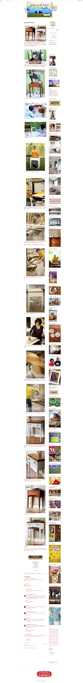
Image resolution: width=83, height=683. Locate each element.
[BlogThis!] (25, 573)
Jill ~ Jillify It (28, 634)
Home (25, 18)
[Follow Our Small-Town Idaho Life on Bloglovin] (52, 44)
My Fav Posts (33, 18)
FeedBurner (55, 37)
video (55, 643)
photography (50, 638)
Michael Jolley (28, 589)
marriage (53, 636)
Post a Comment (27, 642)
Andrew (50, 628)
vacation (52, 643)
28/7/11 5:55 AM (28, 631)
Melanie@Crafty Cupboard (30, 611)
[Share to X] (26, 573)
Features (51, 18)
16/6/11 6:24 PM (28, 591)
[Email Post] (41, 573)
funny (55, 635)
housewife (50, 636)
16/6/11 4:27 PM (28, 586)
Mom (56, 629)
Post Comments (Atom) (31, 645)
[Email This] (24, 573)
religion (54, 639)
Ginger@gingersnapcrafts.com (30, 594)
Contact (55, 18)
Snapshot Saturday (53, 631)
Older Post (45, 644)
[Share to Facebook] (27, 573)
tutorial (50, 643)
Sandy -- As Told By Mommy (30, 578)
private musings (55, 638)
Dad (54, 628)
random (50, 639)
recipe (52, 639)
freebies (50, 635)
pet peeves (56, 637)
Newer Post (25, 644)
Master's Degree (53, 629)
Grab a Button (47, 18)
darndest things (56, 632)
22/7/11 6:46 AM (28, 602)
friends (52, 635)
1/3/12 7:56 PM (28, 640)
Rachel (54, 630)
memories (57, 636)
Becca (52, 628)
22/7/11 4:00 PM (28, 621)
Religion (37, 18)
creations (52, 632)
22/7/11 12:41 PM (28, 615)
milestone (50, 637)
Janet (26, 605)
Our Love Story (42, 18)
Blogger (45, 680)
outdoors (53, 637)
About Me (28, 18)
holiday (57, 635)
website (57, 643)
